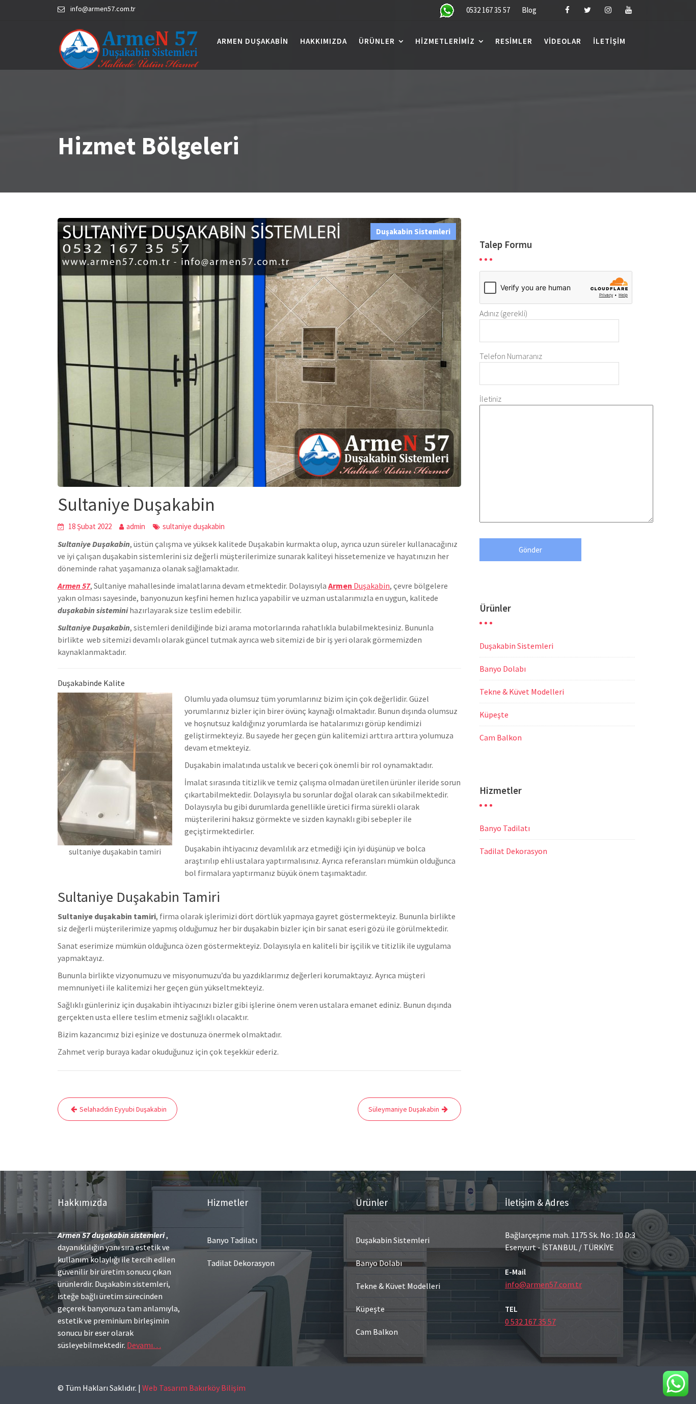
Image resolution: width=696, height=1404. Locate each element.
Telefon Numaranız (510, 356)
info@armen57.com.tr (543, 1284)
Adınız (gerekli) (503, 313)
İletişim (609, 41)
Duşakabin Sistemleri (413, 231)
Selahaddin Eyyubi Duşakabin (123, 1109)
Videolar (562, 41)
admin (135, 526)
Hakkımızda (323, 41)
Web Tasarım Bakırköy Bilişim (194, 1388)
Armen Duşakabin (252, 41)
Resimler (513, 41)
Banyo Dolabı (502, 669)
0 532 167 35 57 (530, 1321)
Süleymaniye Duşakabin (403, 1109)
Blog (529, 10)
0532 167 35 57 (488, 10)
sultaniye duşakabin (194, 526)
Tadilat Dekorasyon (513, 851)
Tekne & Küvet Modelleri (521, 691)
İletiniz (490, 399)
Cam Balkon (500, 737)
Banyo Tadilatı (504, 828)
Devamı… (144, 1345)
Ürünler (377, 41)
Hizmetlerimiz (445, 41)
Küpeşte (493, 714)
